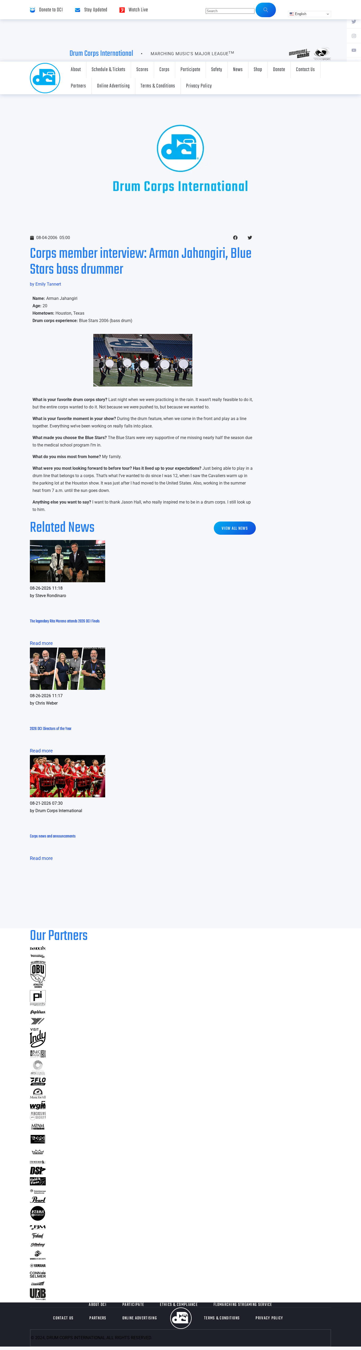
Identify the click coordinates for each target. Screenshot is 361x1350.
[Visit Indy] (38, 1046)
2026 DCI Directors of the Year (50, 728)
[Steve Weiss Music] (38, 1162)
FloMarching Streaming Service (243, 1304)
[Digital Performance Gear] (38, 1143)
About (76, 70)
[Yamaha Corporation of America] (38, 1266)
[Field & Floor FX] (38, 1183)
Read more (41, 643)
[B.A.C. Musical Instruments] (38, 1056)
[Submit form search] (266, 10)
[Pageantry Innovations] (38, 1004)
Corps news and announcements (53, 836)
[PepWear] (38, 1013)
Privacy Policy (199, 86)
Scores (142, 70)
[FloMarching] (38, 1084)
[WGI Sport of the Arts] (38, 1108)
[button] (235, 238)
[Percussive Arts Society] (38, 1118)
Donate (279, 70)
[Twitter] (354, 21)
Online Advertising (113, 86)
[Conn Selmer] (38, 1276)
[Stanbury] (38, 1246)
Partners (78, 86)
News (238, 70)
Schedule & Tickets (109, 70)
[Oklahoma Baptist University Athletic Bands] (38, 986)
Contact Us (305, 70)
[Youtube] (354, 50)
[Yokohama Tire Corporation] (38, 1024)
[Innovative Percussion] (38, 957)
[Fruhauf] (38, 1238)
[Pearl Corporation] (38, 1201)
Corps (164, 70)
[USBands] (38, 1284)
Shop (258, 70)
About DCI (98, 1304)
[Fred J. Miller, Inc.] (38, 1228)
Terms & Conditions (158, 86)
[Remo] (38, 1154)
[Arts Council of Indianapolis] (38, 1073)
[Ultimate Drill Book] (38, 1298)
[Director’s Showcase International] (38, 1173)
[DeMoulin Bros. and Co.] (38, 948)
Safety (216, 70)
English (300, 14)
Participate (190, 70)
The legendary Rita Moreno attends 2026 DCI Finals (65, 621)
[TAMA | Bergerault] (38, 1219)
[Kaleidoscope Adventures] (38, 1192)
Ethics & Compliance (179, 1304)
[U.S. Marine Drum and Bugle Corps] (38, 1258)
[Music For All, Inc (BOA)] (38, 1097)
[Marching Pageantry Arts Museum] (38, 1129)
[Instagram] (354, 36)
